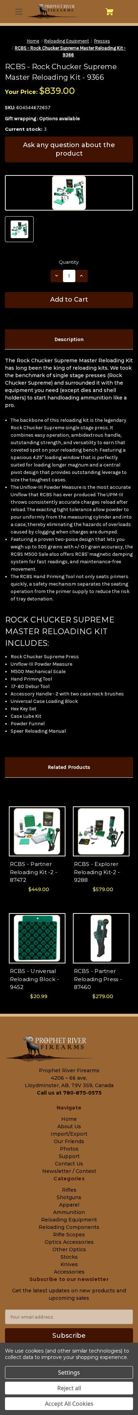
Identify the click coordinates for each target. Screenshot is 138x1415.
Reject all (69, 1388)
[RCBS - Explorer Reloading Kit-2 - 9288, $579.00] (101, 831)
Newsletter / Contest (69, 1171)
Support (69, 1156)
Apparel (69, 1205)
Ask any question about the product (69, 149)
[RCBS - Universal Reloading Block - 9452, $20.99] (37, 938)
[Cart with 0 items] (109, 11)
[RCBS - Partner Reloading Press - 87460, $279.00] (101, 938)
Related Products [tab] (69, 767)
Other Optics (69, 1249)
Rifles (69, 1190)
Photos (69, 1149)
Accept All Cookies (69, 1404)
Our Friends (69, 1141)
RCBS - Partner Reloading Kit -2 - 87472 (34, 872)
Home (69, 1119)
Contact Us (69, 1163)
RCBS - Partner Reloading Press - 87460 (98, 979)
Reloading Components (69, 1227)
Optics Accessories (69, 1242)
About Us (69, 1126)
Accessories (69, 1272)
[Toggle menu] (18, 11)
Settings (69, 1372)
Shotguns (69, 1197)
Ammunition (69, 1212)
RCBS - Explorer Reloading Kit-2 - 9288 (97, 872)
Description (69, 339)
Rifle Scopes (69, 1234)
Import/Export (69, 1134)
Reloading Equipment (69, 1220)
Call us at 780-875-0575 (69, 1093)
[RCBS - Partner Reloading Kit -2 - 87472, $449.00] (37, 831)
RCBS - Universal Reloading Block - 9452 (34, 979)
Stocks (69, 1257)
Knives (69, 1264)
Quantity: (69, 262)
